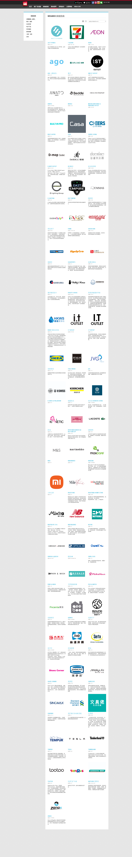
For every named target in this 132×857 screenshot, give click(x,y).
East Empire (71, 198)
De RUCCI (70, 166)
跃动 (49, 430)
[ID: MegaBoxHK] (101, 2)
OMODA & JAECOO (53, 556)
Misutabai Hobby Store (95, 493)
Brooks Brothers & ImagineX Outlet (94, 104)
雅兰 (69, 73)
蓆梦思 (70, 681)
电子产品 (28, 26)
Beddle (70, 104)
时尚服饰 (28, 29)
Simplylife (91, 681)
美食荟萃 (53, 6)
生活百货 (28, 24)
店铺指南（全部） (31, 19)
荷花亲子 (51, 229)
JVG (89, 369)
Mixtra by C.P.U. (53, 525)
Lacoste (90, 430)
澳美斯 (90, 198)
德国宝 (50, 262)
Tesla (69, 749)
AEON (89, 43)
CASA (69, 134)
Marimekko (71, 461)
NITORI (90, 525)
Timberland (92, 749)
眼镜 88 (70, 556)
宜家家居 (51, 369)
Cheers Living (92, 134)
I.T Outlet (91, 330)
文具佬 (90, 713)
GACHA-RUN (91, 229)
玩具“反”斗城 (72, 781)
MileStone (71, 493)
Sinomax (50, 713)
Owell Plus (91, 556)
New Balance (72, 525)
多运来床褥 (92, 166)
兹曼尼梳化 (92, 262)
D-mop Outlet (52, 166)
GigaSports (71, 262)
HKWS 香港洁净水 (53, 330)
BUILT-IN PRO (52, 134)
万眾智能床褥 (72, 584)
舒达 (89, 648)
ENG (108, 2)
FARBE (69, 229)
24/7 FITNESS (51, 43)
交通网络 (69, 6)
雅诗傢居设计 (52, 293)
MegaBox (25, 4)
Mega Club (77, 6)
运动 (27, 36)
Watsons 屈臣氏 (93, 781)
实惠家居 (51, 618)
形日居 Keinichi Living (95, 401)
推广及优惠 (37, 6)
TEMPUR (50, 749)
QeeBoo (70, 618)
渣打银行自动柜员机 (75, 713)
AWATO (50, 104)
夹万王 (50, 648)
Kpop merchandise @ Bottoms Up (74, 431)
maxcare (91, 461)
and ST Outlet (92, 73)
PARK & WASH (52, 584)
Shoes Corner (52, 681)
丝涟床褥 (71, 648)
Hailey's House (72, 293)
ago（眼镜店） (53, 73)
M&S (49, 461)
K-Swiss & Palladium (54, 401)
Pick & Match (92, 584)
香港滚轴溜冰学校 (94, 293)
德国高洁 (71, 401)
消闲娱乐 (61, 6)
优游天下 (91, 618)
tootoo (50, 781)
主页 (30, 6)
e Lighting (51, 198)
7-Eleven (70, 43)
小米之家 (51, 493)
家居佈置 (28, 31)
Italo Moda (71, 369)
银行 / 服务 (29, 21)
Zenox (49, 816)
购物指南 (46, 6)
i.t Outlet (71, 330)
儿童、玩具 (29, 34)
